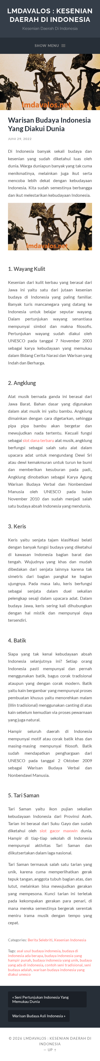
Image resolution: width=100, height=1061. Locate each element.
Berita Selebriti (40, 940)
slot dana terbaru (38, 440)
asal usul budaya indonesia (39, 951)
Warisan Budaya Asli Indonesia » (38, 1016)
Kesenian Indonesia (70, 940)
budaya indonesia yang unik (55, 960)
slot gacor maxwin (59, 830)
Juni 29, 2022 (20, 139)
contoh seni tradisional (64, 965)
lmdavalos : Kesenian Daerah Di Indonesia (50, 15)
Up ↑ (52, 1050)
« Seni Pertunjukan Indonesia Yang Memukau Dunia (40, 999)
